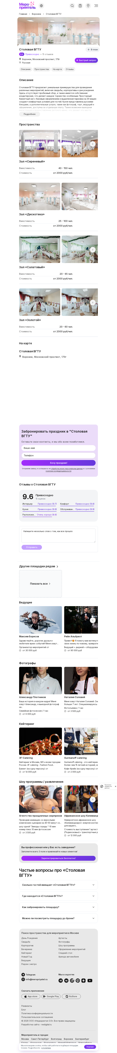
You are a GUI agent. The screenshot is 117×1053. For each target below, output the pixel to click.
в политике (46, 1048)
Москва (25, 1039)
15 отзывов (47, 54)
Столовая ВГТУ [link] (53, 14)
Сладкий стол (65, 953)
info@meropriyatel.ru (33, 979)
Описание (26, 69)
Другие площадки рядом (37, 566)
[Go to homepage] (28, 6)
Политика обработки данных (108, 786)
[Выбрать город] (41, 6)
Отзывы (70, 69)
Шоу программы (66, 945)
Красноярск (50, 1042)
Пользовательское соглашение (37, 1017)
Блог (23, 1009)
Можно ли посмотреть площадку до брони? (48, 918)
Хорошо (90, 1047)
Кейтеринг (26, 953)
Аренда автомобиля (68, 956)
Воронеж (36, 14)
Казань (24, 1042)
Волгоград (56, 1039)
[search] (72, 6)
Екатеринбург (82, 1039)
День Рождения (29, 938)
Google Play (53, 996)
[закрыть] (115, 786)
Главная (23, 14)
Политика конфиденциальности (37, 1013)
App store (32, 996)
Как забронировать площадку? (40, 907)
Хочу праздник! (58, 462)
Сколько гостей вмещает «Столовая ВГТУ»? (48, 884)
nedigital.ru (46, 1024)
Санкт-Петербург (40, 1039)
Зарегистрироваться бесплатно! (58, 858)
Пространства (42, 69)
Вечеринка (26, 949)
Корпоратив (27, 945)
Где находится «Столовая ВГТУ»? (42, 896)
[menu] (96, 6)
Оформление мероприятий (71, 949)
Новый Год (26, 956)
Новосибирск (85, 1042)
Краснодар (36, 1042)
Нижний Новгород (67, 1042)
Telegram (30, 974)
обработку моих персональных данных (67, 469)
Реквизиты (26, 1006)
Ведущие (26, 960)
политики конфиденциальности (58, 471)
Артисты (62, 938)
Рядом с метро (29, 964)
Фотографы (64, 942)
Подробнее (30, 114)
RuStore (73, 996)
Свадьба (25, 942)
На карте (57, 69)
